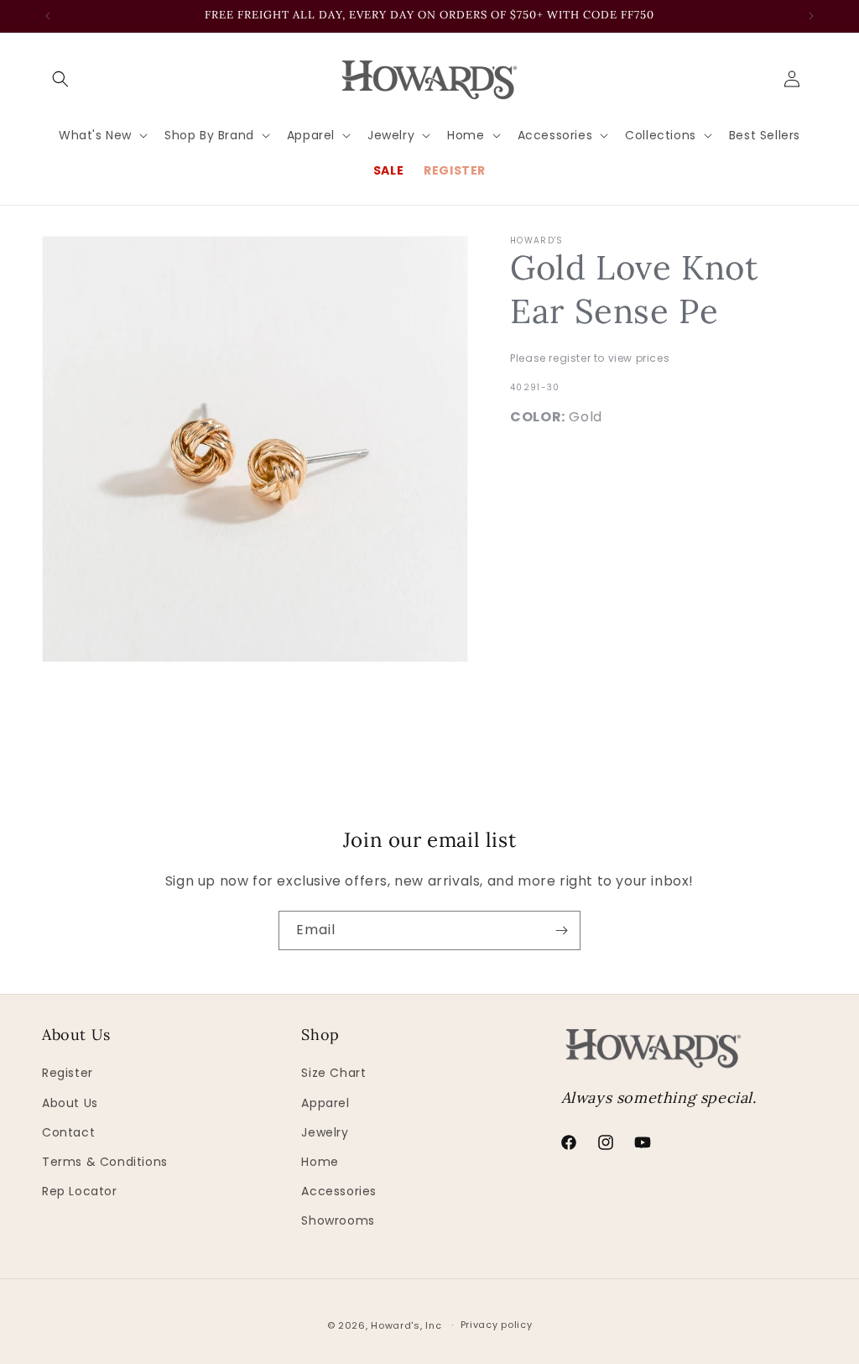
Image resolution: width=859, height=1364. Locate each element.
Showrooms (337, 1220)
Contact (68, 1132)
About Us (70, 1103)
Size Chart (333, 1072)
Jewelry (324, 1132)
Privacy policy (497, 1324)
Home (319, 1161)
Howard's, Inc (406, 1325)
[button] (60, 78)
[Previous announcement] (47, 16)
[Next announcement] (811, 16)
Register (67, 1072)
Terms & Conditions (105, 1161)
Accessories (339, 1191)
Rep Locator (79, 1191)
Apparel (325, 1103)
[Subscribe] (561, 930)
